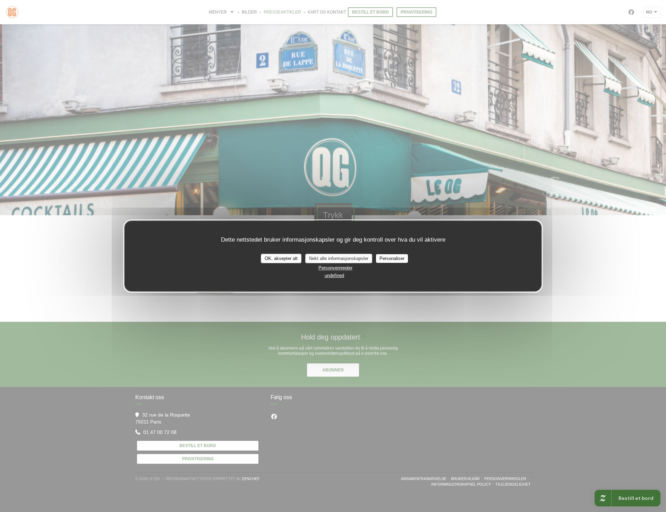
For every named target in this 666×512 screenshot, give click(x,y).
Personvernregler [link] (335, 267)
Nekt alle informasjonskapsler (338, 258)
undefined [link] (334, 275)
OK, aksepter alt (281, 258)
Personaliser (391, 258)
